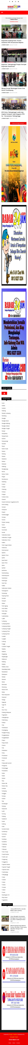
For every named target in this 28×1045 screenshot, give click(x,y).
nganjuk (4, 702)
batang (4, 454)
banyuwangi (5, 441)
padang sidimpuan (6, 712)
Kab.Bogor (4, 580)
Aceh (3, 403)
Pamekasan (5, 727)
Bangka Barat (5, 421)
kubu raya (4, 611)
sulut (3, 826)
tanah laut (5, 857)
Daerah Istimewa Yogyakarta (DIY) (10, 502)
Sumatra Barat (5, 829)
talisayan (4, 849)
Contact (18, 1043)
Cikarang (4, 489)
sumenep (4, 834)
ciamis (3, 484)
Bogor (3, 476)
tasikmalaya (5, 872)
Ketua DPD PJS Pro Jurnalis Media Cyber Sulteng (18, 909)
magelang (4, 654)
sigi (3, 801)
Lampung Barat (6, 623)
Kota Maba (4, 608)
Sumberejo (4, 831)
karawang (4, 593)
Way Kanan (4, 897)
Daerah (4, 499)
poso (3, 760)
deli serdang (5, 504)
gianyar (4, 527)
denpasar (4, 509)
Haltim (3, 542)
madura (4, 651)
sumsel (4, 836)
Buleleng (4, 481)
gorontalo (4, 530)
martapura (4, 674)
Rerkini (3, 778)
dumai (3, 519)
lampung (4, 621)
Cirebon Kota (5, 497)
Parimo (4, 745)
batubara (4, 459)
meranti (4, 679)
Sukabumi (4, 819)
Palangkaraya (5, 717)
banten (4, 438)
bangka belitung (6, 423)
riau (3, 781)
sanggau (4, 793)
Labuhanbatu (5, 616)
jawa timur (4, 563)
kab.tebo (4, 583)
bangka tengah (6, 428)
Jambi (3, 557)
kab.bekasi (4, 578)
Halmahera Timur (6, 540)
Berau (3, 471)
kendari (4, 598)
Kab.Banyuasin (5, 575)
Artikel (3, 405)
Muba (3, 692)
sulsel (3, 821)
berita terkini (5, 474)
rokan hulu (5, 786)
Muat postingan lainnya (18, 123)
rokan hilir (4, 783)
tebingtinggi (5, 874)
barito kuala (5, 448)
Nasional (4, 697)
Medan (3, 677)
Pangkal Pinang (5, 732)
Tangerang (4, 859)
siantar (3, 798)
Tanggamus (5, 862)
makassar (4, 659)
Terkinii (3, 884)
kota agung (5, 606)
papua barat (5, 742)
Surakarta (4, 841)
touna (3, 892)
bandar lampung (6, 413)
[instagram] (16, 1)
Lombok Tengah (6, 646)
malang (4, 661)
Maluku (4, 664)
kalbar (3, 585)
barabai (4, 443)
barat (3, 446)
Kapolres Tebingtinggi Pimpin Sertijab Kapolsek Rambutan (13, 65)
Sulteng (4, 824)
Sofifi (3, 811)
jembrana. (4, 570)
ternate (4, 887)
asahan (4, 408)
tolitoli (3, 890)
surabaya (4, 839)
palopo (3, 722)
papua (3, 740)
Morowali (4, 684)
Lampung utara (6, 633)
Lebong (4, 641)
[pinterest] (18, 1)
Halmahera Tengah (6, 537)
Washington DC (6, 895)
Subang (4, 816)
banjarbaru (4, 433)
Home (10, 1043)
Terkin (3, 877)
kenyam (4, 601)
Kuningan (4, 613)
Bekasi (3, 461)
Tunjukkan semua (14, 21)
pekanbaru (4, 750)
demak (4, 507)
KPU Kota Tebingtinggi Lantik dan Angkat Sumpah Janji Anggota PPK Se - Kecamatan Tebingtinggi (13, 114)
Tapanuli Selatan (6, 864)
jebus (3, 565)
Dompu (4, 517)
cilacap (3, 492)
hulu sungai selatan (7, 545)
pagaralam (4, 715)
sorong (4, 813)
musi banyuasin (6, 694)
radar (3, 775)
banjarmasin (5, 436)
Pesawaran (4, 755)
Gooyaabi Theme (14, 1037)
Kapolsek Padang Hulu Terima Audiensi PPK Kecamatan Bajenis (12, 41)
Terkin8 (4, 879)
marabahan (5, 672)
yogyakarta (4, 900)
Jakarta (3, 552)
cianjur (3, 486)
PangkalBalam (5, 737)
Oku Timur (4, 710)
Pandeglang (5, 730)
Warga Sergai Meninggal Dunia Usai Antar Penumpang (13, 89)
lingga (3, 644)
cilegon (4, 494)
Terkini (3, 882)
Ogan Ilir (4, 704)
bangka (4, 418)
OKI (3, 707)
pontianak (4, 758)
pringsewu (4, 765)
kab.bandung (5, 573)
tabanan (4, 846)
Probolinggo (5, 768)
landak (4, 636)
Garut (3, 524)
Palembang (4, 720)
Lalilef (3, 618)
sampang (4, 791)
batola (3, 456)
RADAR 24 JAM (5, 44)
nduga (3, 699)
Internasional (5, 550)
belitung (4, 466)
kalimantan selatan (6, 588)
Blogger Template (13, 1034)
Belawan (4, 464)
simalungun (5, 803)
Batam (3, 451)
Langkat (4, 639)
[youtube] (4, 393)
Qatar (3, 773)
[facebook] (9, 1)
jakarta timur (5, 555)
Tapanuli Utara (5, 869)
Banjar (3, 431)
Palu (3, 725)
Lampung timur (6, 631)
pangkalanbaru (5, 735)
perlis (3, 753)
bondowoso (5, 479)
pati (3, 748)
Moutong (4, 687)
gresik (3, 532)
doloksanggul (5, 514)
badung (4, 410)
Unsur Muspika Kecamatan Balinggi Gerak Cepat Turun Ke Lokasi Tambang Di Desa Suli (17, 919)
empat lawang (5, 522)
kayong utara (5, 595)
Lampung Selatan (6, 626)
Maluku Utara (5, 666)
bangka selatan (6, 426)
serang (3, 796)
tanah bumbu (5, 854)
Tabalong (4, 844)
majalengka (5, 656)
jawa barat (4, 560)
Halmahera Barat (6, 535)
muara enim (5, 689)
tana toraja (5, 851)
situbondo (4, 808)
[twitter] (12, 1)
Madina (4, 649)
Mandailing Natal (6, 669)
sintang (4, 806)
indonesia (4, 547)
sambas (4, 788)
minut (3, 682)
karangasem (5, 590)
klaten (3, 603)
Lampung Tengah (6, 628)
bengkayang (5, 469)
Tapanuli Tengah (6, 867)
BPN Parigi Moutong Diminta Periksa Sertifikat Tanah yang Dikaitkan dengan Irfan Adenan (18, 928)
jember (3, 568)
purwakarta (5, 770)
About (13, 1043)
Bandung (4, 415)
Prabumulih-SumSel (6, 763)
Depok (3, 512)
